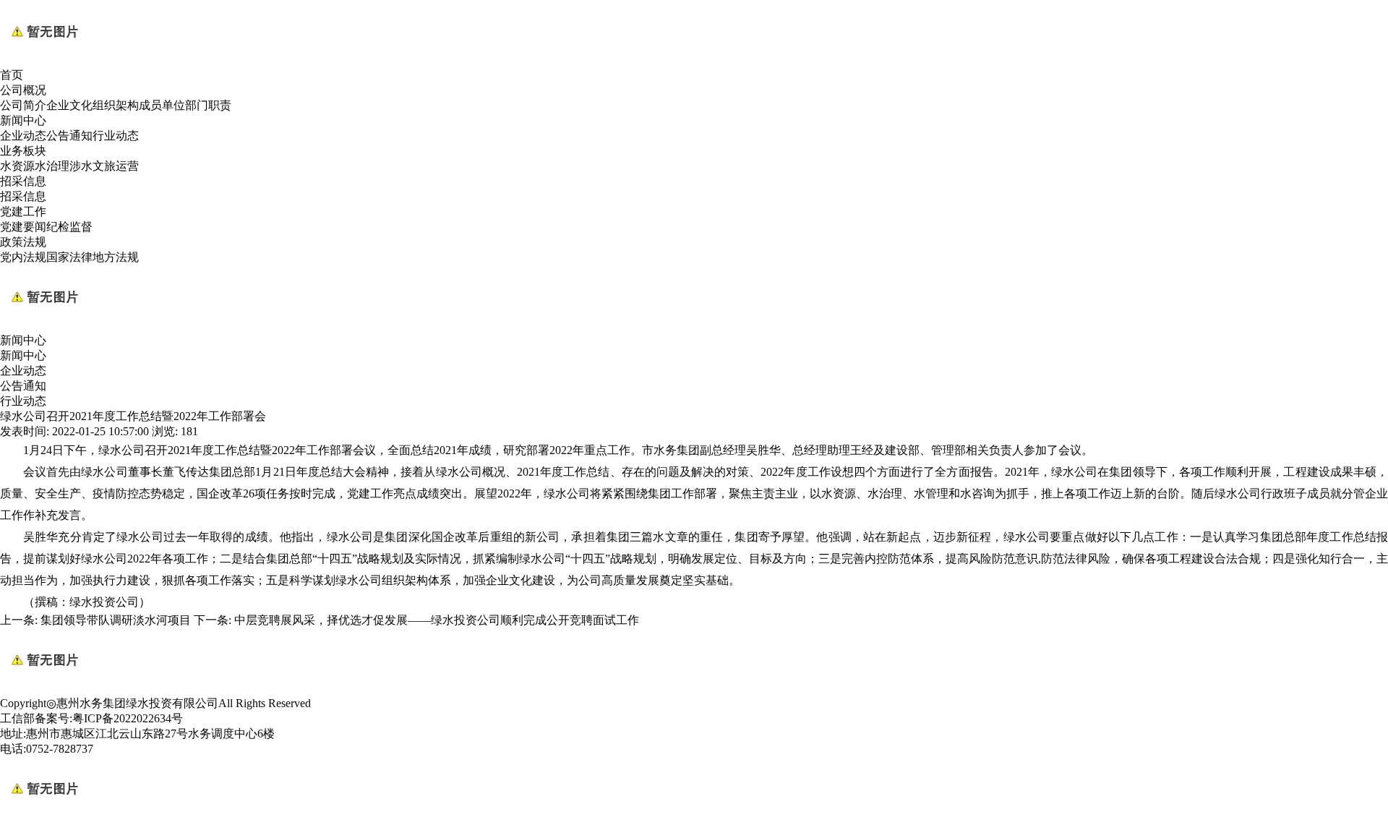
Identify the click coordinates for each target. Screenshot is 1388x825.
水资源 (17, 166)
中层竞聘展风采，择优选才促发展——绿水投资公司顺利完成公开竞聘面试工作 (436, 620)
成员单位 (162, 105)
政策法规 (23, 242)
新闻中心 (23, 120)
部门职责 (208, 105)
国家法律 (69, 257)
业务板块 (23, 151)
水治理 (52, 166)
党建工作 (23, 211)
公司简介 (23, 105)
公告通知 (69, 135)
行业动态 (116, 135)
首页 (11, 75)
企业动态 (23, 135)
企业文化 (69, 105)
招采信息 (23, 181)
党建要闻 (23, 227)
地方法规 (116, 257)
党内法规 (23, 257)
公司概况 (23, 90)
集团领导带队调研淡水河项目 (115, 620)
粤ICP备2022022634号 (127, 718)
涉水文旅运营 (104, 166)
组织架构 (116, 105)
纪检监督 (69, 227)
